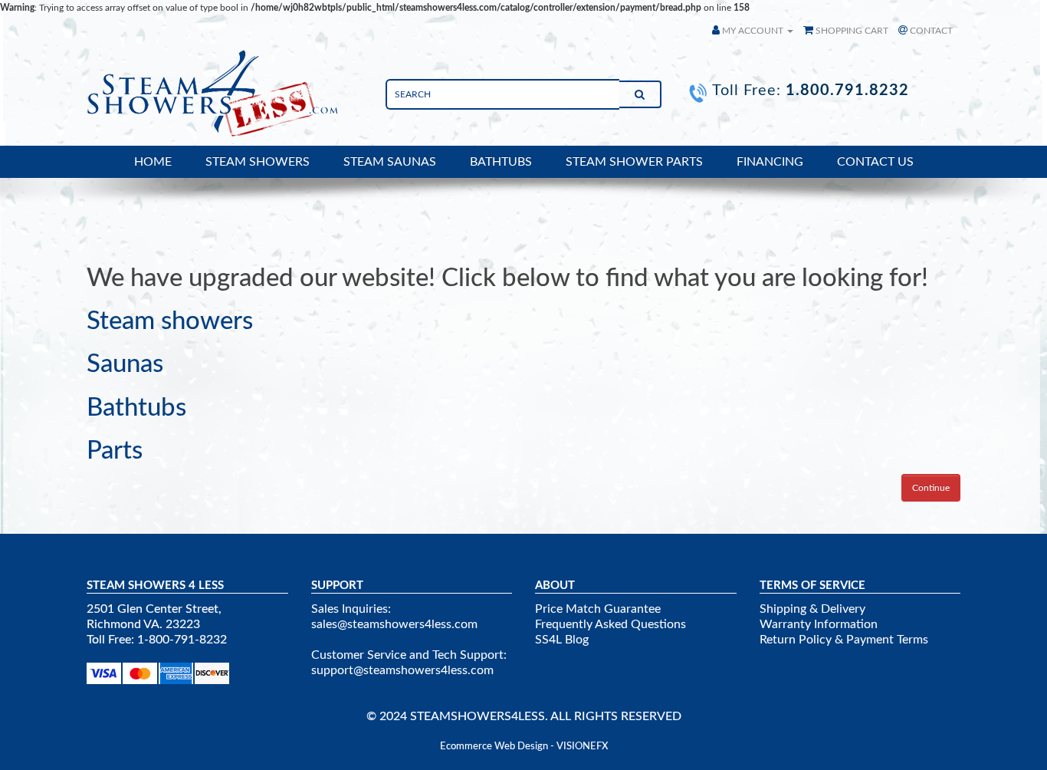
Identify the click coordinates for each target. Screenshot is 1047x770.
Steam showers (170, 321)
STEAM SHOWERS (257, 162)
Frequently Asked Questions (610, 624)
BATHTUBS (501, 162)
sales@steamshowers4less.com (394, 624)
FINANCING (770, 162)
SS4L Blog (562, 639)
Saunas (125, 364)
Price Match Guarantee (598, 609)
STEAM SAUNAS (389, 162)
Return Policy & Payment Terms (844, 639)
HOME (153, 162)
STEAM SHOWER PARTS (634, 162)
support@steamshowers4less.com (402, 670)
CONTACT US (875, 162)
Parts (115, 450)
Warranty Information (819, 624)
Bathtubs (136, 407)
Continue (931, 487)
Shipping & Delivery (812, 609)
